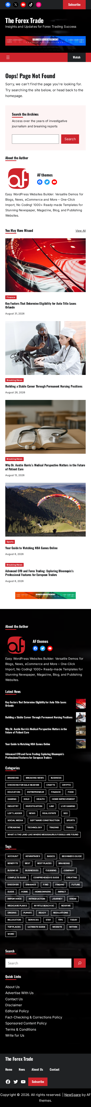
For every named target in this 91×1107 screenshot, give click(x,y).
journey (57, 899)
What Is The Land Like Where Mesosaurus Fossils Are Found (43, 834)
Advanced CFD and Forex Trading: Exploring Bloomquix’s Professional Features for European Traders (39, 573)
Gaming (12, 799)
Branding (13, 778)
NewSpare (72, 1095)
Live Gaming (68, 806)
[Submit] (80, 963)
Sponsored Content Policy (26, 1023)
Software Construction (44, 820)
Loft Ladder (15, 813)
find (45, 884)
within (73, 927)
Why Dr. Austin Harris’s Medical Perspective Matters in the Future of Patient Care (45, 467)
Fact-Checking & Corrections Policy (33, 1017)
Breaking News (14, 380)
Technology (34, 827)
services (33, 920)
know (73, 899)
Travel (70, 827)
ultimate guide (36, 927)
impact (62, 891)
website (57, 927)
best (27, 863)
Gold (26, 799)
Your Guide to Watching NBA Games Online (31, 548)
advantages (32, 856)
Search (70, 139)
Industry (13, 806)
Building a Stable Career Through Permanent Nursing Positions (43, 386)
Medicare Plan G (17, 905)
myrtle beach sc (44, 905)
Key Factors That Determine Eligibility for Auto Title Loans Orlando (40, 305)
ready (42, 912)
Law (51, 806)
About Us (12, 987)
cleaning (51, 870)
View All (81, 230)
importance (15, 899)
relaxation (14, 920)
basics (51, 856)
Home (24, 891)
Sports (10, 542)
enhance (31, 884)
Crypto (66, 785)
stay (48, 920)
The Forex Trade (24, 20)
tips (60, 920)
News (32, 813)
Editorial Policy (17, 1011)
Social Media (15, 820)
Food (71, 792)
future (76, 884)
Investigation (34, 806)
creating (71, 877)
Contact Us (14, 999)
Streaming (14, 827)
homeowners (43, 891)
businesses (31, 870)
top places (14, 927)
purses (27, 912)
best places (44, 863)
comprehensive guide (46, 877)
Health (40, 799)
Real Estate (49, 813)
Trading (54, 827)
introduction (37, 899)
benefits (13, 863)
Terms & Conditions (20, 1029)
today (73, 920)
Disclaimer (13, 1005)
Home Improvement (63, 799)
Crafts (50, 785)
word (11, 934)
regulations (60, 912)
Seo (65, 813)
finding (59, 884)
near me (66, 905)
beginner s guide (72, 856)
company (69, 870)
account (13, 856)
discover (13, 884)
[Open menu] (8, 57)
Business (56, 778)
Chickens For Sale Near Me (23, 785)
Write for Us (14, 1035)
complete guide (17, 877)
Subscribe (38, 1081)
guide (11, 891)
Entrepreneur (35, 792)
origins (12, 912)
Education (14, 792)
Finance (11, 297)
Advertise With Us (19, 993)
